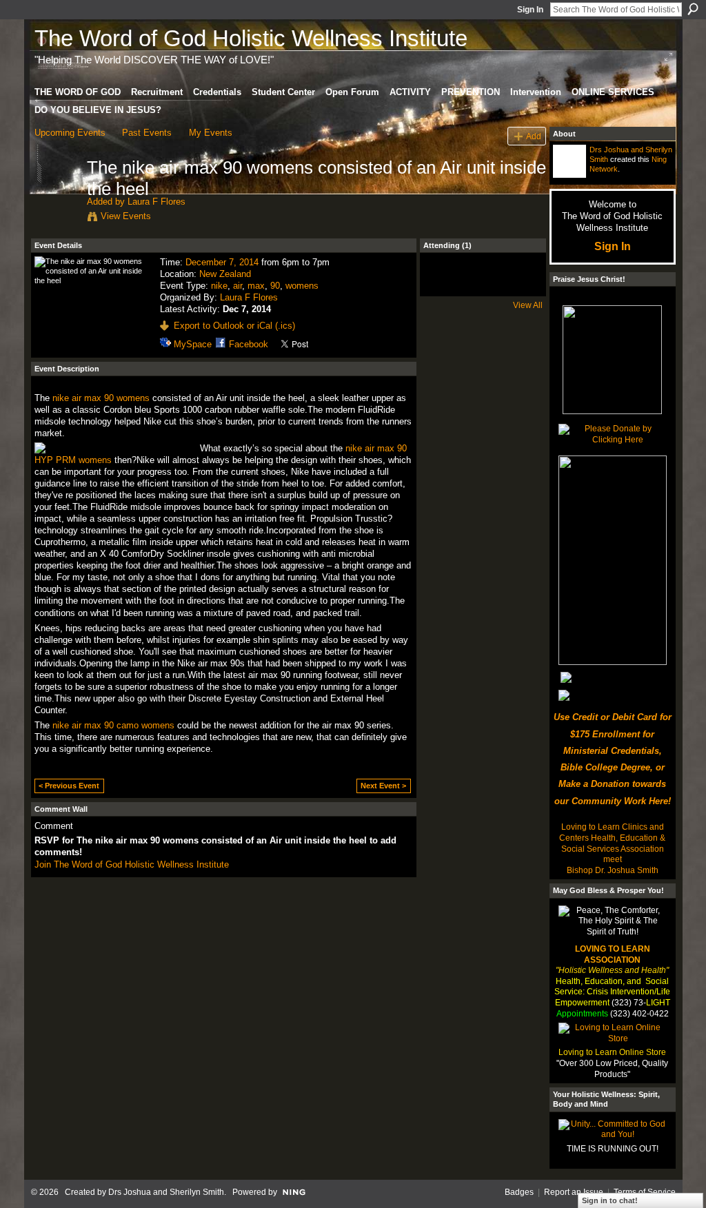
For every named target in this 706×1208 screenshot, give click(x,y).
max (256, 285)
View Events (126, 216)
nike (219, 285)
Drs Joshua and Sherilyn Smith (166, 1192)
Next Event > (383, 785)
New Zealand (225, 274)
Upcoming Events (69, 132)
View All (528, 305)
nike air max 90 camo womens (113, 725)
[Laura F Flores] (56, 196)
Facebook (248, 344)
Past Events (147, 132)
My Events (210, 132)
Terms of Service (645, 1192)
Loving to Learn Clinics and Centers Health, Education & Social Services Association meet (612, 843)
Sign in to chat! (610, 1200)
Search (692, 9)
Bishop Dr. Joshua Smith (612, 870)
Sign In (530, 9)
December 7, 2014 (222, 262)
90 (275, 285)
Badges (519, 1192)
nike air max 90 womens (101, 398)
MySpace (193, 344)
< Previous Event (69, 785)
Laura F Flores (156, 201)
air (237, 285)
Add (533, 136)
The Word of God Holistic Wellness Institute (250, 38)
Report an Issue (573, 1192)
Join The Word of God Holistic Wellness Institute (131, 864)
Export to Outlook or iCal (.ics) (234, 325)
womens (302, 285)
